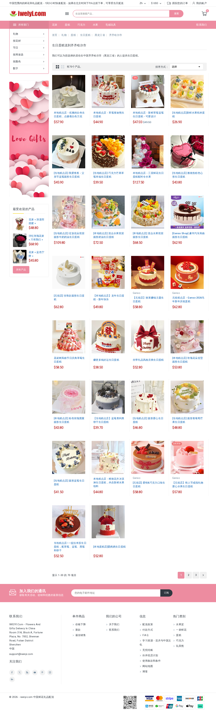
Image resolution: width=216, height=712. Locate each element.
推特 (19, 672)
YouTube (35, 672)
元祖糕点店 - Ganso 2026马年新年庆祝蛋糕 (188, 299)
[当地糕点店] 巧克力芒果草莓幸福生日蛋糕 (108, 175)
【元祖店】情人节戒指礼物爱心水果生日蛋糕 (187, 484)
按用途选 (29, 54)
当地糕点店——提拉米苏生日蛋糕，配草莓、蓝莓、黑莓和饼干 (70, 546)
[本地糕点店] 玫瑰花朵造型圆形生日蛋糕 (187, 360)
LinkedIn (12, 679)
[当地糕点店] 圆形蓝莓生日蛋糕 (69, 482)
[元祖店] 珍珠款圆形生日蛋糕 (69, 297)
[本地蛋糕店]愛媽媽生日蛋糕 (109, 547)
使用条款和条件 (151, 661)
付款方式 (147, 630)
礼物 (29, 34)
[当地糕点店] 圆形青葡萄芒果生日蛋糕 (187, 420)
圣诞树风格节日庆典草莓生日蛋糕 (69, 360)
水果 (95, 25)
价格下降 (80, 624)
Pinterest (42, 672)
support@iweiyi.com (21, 654)
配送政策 (147, 624)
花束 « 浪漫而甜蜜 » (36, 221)
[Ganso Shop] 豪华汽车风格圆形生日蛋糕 (188, 235)
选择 (186, 67)
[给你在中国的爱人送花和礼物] (29, 139)
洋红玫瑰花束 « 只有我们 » (36, 237)
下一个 (203, 575)
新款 (77, 630)
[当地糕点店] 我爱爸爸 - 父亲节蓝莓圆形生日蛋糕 (69, 175)
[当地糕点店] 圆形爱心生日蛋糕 (148, 420)
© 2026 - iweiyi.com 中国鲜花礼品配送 (31, 697)
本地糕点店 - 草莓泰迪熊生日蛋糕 (108, 114)
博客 (145, 671)
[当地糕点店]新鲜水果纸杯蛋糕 (188, 114)
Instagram (50, 672)
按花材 (29, 41)
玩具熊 (179, 646)
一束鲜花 (180, 630)
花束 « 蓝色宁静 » (36, 254)
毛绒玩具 (110, 25)
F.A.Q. (145, 635)
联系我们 (201, 25)
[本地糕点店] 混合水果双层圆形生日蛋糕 (148, 235)
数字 (29, 68)
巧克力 (81, 25)
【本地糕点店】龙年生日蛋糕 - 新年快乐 (108, 297)
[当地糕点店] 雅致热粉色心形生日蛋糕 (187, 175)
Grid (57, 66)
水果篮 (179, 624)
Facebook (12, 672)
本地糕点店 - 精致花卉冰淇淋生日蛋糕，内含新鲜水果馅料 (108, 482)
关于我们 (113, 624)
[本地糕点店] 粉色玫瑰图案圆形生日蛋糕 (69, 420)
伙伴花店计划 (150, 655)
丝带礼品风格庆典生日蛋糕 (148, 360)
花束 (54, 25)
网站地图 (147, 666)
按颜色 (29, 61)
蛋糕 (67, 25)
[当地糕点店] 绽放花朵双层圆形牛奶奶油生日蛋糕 (69, 235)
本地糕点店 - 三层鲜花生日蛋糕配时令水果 (148, 175)
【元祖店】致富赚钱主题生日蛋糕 (148, 299)
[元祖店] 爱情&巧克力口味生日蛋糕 (149, 484)
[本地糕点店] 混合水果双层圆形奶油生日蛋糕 (108, 235)
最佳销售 (80, 635)
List (62, 66)
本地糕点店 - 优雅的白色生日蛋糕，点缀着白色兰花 (69, 114)
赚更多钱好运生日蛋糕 (106, 360)
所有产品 (21, 269)
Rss (27, 672)
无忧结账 (147, 650)
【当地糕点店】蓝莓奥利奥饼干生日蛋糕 (108, 420)
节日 (29, 48)
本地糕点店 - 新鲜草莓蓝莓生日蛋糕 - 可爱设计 (148, 114)
